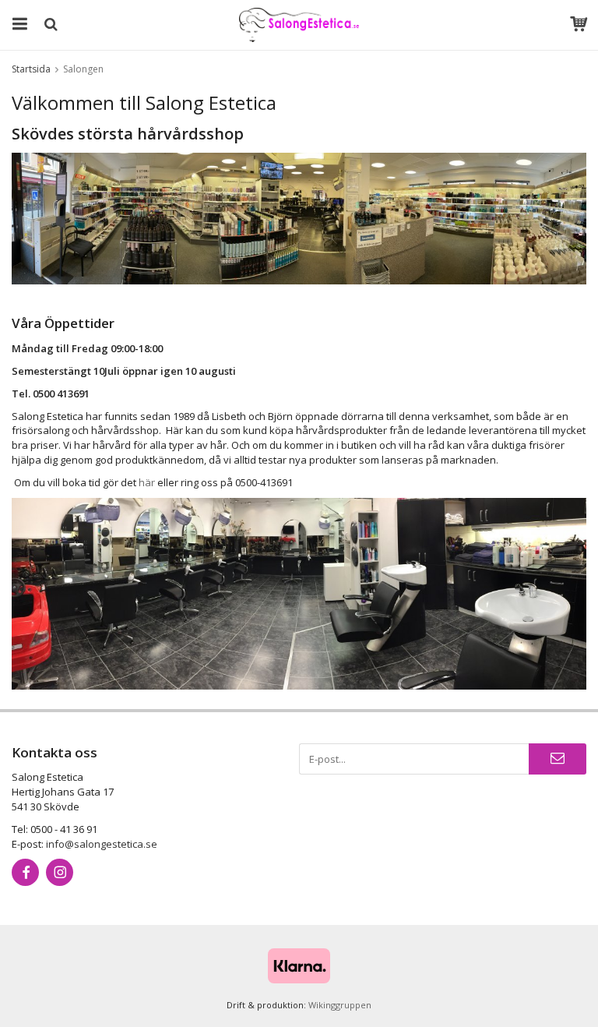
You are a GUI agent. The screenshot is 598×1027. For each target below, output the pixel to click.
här (147, 482)
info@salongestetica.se (101, 844)
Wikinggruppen (339, 1005)
